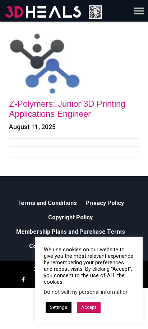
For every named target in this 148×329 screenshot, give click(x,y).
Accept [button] (88, 307)
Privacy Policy (104, 203)
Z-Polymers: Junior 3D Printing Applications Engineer (67, 109)
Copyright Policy (70, 217)
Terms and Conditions (47, 203)
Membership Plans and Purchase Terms (70, 231)
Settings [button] (58, 307)
